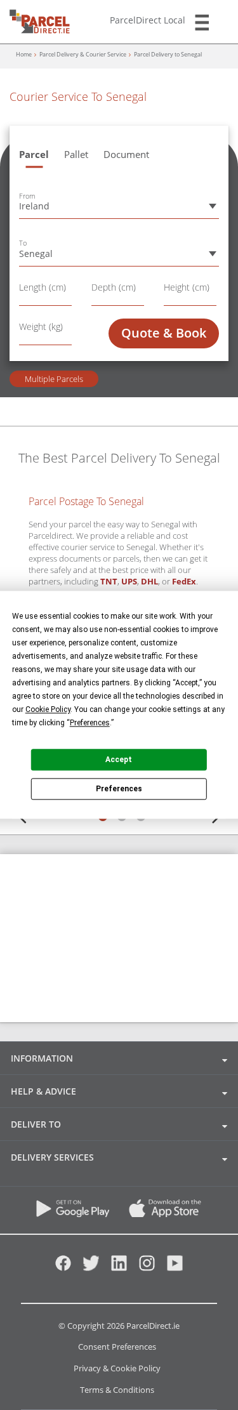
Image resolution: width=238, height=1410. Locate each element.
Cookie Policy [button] (47, 709)
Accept (118, 759)
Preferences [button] (90, 722)
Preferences (119, 788)
